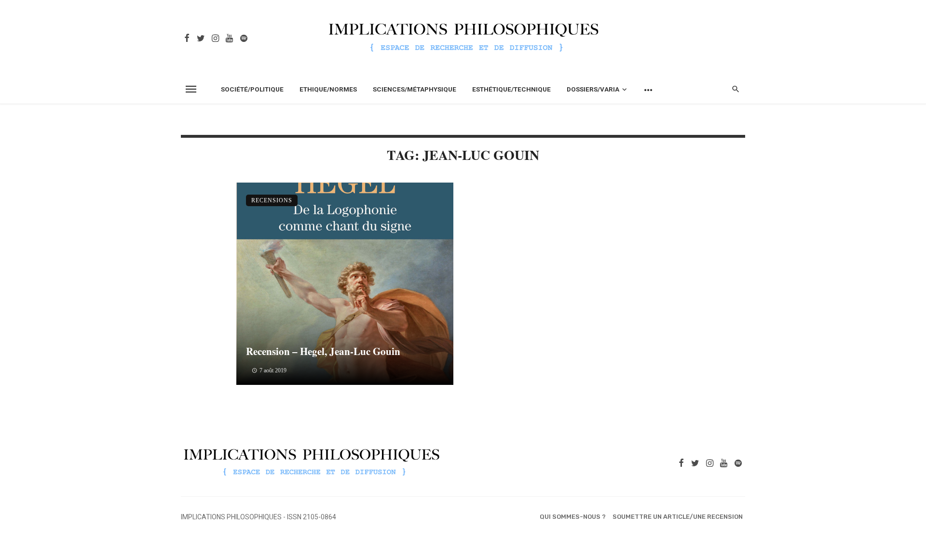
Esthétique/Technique (511, 89)
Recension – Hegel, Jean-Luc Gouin (323, 351)
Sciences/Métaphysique (414, 89)
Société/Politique (252, 89)
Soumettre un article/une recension (678, 516)
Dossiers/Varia (593, 89)
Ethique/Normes (328, 89)
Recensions (271, 200)
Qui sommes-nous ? (573, 516)
